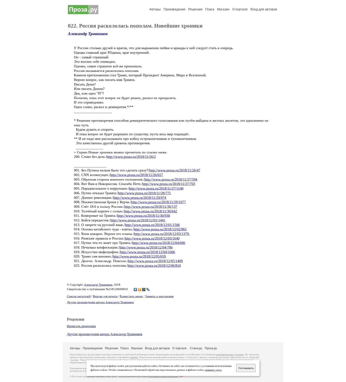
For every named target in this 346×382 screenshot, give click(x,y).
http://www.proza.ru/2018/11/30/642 (150, 211)
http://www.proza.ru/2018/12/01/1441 (138, 220)
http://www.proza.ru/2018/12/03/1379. (162, 234)
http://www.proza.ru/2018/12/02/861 (160, 229)
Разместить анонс (131, 296)
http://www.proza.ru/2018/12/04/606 (158, 243)
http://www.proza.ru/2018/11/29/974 (139, 198)
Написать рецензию (81, 326)
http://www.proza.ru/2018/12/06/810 (154, 266)
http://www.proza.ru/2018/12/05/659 (139, 256)
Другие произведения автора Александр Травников (100, 302)
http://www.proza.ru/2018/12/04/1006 (147, 252)
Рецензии (195, 9)
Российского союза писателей (163, 376)
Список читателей (79, 296)
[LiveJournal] (148, 289)
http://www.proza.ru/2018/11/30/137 (150, 207)
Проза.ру (211, 348)
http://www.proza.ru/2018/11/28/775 (144, 193)
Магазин (223, 9)
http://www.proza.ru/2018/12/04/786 (146, 247)
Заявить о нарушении (159, 296)
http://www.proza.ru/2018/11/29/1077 (158, 202)
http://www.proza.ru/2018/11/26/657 (136, 175)
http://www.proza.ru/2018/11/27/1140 (156, 188)
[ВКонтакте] (135, 289)
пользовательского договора (229, 354)
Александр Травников (88, 33)
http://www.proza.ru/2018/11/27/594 (170, 179)
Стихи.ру (196, 348)
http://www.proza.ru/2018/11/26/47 (174, 170)
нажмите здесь (213, 370)
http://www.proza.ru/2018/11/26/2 (131, 157)
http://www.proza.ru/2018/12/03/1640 (152, 238)
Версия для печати (105, 296)
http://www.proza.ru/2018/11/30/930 (143, 216)
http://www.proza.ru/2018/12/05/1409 (155, 261)
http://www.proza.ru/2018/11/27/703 (168, 184)
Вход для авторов (263, 9)
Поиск (209, 9)
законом (134, 357)
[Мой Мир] (144, 289)
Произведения (174, 9)
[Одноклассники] (140, 289)
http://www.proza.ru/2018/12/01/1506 (152, 225)
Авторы (155, 9)
